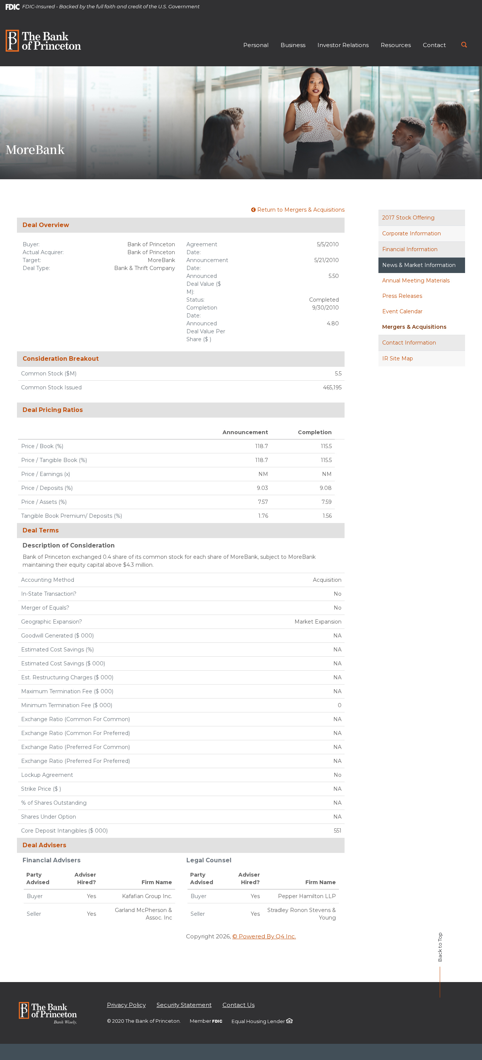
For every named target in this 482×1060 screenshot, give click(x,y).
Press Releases (402, 296)
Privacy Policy (126, 1004)
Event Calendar (402, 311)
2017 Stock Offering (408, 217)
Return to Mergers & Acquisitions (300, 209)
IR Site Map (397, 358)
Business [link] (293, 45)
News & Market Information (419, 265)
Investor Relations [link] (343, 45)
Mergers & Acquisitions (414, 326)
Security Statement (184, 1004)
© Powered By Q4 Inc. (264, 936)
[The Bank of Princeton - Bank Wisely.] (48, 1012)
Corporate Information (411, 233)
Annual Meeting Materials (416, 280)
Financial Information (410, 249)
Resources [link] (396, 45)
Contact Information (409, 342)
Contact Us (239, 1004)
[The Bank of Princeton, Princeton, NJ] (43, 40)
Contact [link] (434, 45)
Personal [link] (255, 45)
